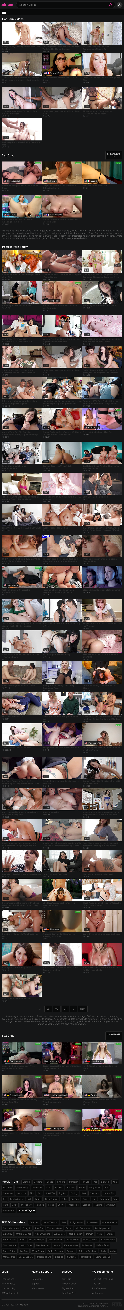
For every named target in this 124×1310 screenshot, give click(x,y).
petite (51, 1204)
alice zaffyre (9, 1239)
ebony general (26, 1257)
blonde (26, 1181)
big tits (58, 1187)
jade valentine (55, 1239)
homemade (8, 1210)
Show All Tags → (26, 1210)
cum (48, 1187)
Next (82, 1008)
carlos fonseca (55, 1251)
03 (56, 1008)
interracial (37, 1187)
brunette (71, 1187)
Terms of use (8, 1279)
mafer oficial (102, 1245)
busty (61, 1204)
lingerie (61, 1181)
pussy (86, 1199)
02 (48, 1008)
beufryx (71, 1251)
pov (106, 1187)
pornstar (73, 1181)
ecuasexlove (73, 1239)
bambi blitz (85, 1257)
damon (89, 1234)
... (73, 1008)
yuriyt (22, 1239)
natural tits (108, 1193)
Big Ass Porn (68, 1288)
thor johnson (9, 1245)
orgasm (38, 1181)
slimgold (27, 1228)
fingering (104, 1199)
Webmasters (38, 1288)
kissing (73, 1193)
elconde (59, 1257)
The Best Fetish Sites (102, 1279)
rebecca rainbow (87, 1251)
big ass (62, 1193)
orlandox (34, 1222)
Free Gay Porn (69, 1293)
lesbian (86, 1204)
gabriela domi (108, 1239)
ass (95, 1181)
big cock (7, 1187)
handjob (40, 1204)
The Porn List (98, 1283)
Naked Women (69, 1283)
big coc (75, 1199)
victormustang (54, 1228)
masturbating (16, 1199)
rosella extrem (36, 1239)
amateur (110, 1204)
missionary (26, 1204)
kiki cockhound (83, 1228)
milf (29, 1199)
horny (82, 1187)
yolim (99, 1234)
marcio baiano (44, 1257)
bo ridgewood (102, 1228)
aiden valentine (42, 1234)
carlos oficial (9, 1251)
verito (113, 1251)
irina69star (92, 1222)
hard (5, 1204)
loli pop (24, 1251)
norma (57, 1245)
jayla (103, 1251)
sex (39, 1193)
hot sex (86, 1181)
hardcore (21, 1193)
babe (64, 1199)
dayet (69, 1228)
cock (14, 1204)
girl (4, 1199)
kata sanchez (71, 1245)
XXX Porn (66, 1279)
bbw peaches (42, 1245)
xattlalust (71, 1257)
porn (115, 1199)
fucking (98, 1204)
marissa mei (9, 1257)
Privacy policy (8, 1283)
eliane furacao (103, 1257)
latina (38, 1199)
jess (64, 1222)
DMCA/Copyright (10, 1293)
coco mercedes (11, 1228)
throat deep (22, 1187)
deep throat (51, 1199)
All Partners (97, 1293)
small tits (50, 1193)
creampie (8, 1193)
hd (94, 1199)
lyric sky (7, 1234)
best (84, 1193)
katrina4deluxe (109, 1222)
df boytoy (87, 1245)
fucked (49, 1181)
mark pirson (38, 1251)
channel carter (23, 1234)
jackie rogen (75, 1234)
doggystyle (94, 1187)
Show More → (113, 155)
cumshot (94, 1193)
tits (32, 1193)
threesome (73, 1204)
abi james (59, 1234)
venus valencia (50, 1222)
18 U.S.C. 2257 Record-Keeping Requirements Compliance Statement (92, 1304)
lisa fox (39, 1228)
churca (110, 1234)
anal (115, 1181)
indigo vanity (76, 1222)
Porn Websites (99, 1288)
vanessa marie (90, 1239)
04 (65, 1008)
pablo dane (26, 1245)
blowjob (105, 1181)
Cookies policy (9, 1288)
